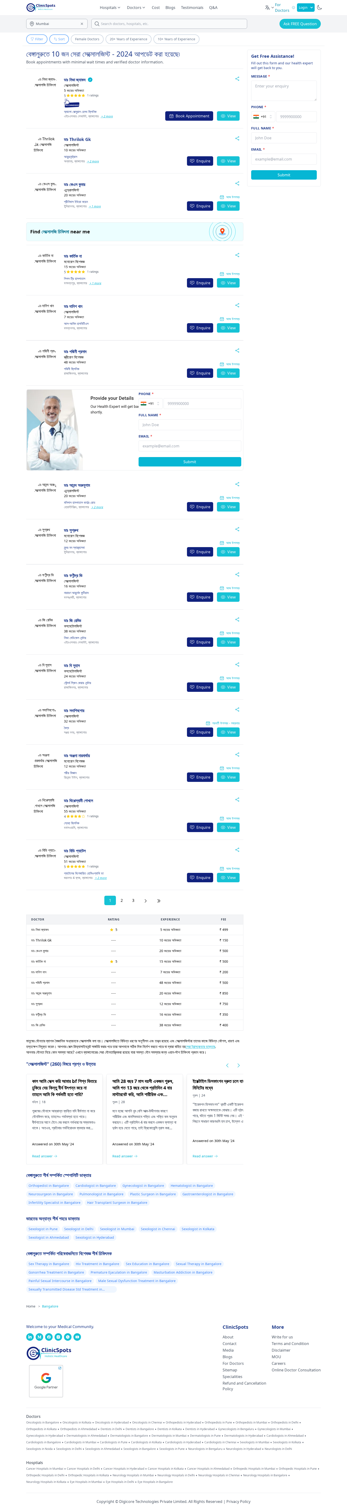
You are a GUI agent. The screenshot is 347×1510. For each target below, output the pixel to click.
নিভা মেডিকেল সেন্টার (75, 637)
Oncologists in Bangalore (42, 1422)
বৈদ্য (66, 728)
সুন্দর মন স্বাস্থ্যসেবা (74, 547)
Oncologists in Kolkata (77, 1422)
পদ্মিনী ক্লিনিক (71, 369)
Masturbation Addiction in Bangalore (183, 1272)
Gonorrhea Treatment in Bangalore (56, 1272)
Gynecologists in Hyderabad (44, 1436)
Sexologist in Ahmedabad (49, 1237)
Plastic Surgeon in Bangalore (153, 1194)
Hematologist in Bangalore (192, 1185)
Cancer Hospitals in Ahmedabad (208, 1469)
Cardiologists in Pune (113, 1442)
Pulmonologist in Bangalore (101, 1194)
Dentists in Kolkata (169, 1429)
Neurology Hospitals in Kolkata (46, 1482)
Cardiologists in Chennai (220, 1442)
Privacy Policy (238, 1501)
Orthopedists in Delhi (284, 1422)
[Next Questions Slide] (238, 1065)
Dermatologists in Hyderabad (243, 1436)
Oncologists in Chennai (147, 1422)
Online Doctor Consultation (296, 1370)
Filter (39, 39)
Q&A (213, 7)
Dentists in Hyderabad (200, 1429)
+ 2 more (107, 116)
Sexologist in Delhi (78, 1229)
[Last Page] (158, 900)
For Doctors (233, 1363)
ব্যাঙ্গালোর (81, 116)
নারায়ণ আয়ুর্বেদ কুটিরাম (76, 592)
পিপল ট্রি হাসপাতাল (74, 278)
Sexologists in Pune (172, 1449)
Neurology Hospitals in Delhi (176, 1475)
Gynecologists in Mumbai (274, 1429)
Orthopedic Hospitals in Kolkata (88, 1475)
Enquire (203, 161)
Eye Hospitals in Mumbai (86, 1482)
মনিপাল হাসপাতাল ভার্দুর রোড (79, 502)
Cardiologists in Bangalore (43, 1442)
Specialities (232, 1376)
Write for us (282, 1337)
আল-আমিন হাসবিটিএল (76, 323)
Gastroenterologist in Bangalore (207, 1194)
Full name (150, 415)
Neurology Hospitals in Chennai (219, 1475)
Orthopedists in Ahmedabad (78, 1429)
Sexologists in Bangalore (139, 1449)
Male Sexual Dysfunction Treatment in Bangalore (137, 1281)
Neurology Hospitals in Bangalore (265, 1475)
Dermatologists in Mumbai (169, 1436)
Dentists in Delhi (111, 1429)
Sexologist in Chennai (158, 1229)
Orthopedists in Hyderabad (183, 1422)
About (228, 1337)
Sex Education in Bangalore (147, 1264)
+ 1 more (95, 206)
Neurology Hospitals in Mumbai (133, 1475)
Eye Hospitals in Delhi (120, 1482)
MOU (276, 1356)
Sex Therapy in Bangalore (49, 1264)
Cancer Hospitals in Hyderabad (123, 1469)
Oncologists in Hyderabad (112, 1422)
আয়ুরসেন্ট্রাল (70, 156)
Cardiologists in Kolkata (146, 1442)
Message (260, 76)
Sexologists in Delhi (69, 1449)
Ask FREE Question (300, 23)
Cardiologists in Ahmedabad (285, 1436)
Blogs (170, 7)
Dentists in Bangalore (140, 1429)
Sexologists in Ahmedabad (102, 1449)
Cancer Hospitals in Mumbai (44, 1469)
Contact (230, 1343)
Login (303, 7)
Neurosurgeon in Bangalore (51, 1194)
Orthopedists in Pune (218, 1422)
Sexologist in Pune (43, 1229)
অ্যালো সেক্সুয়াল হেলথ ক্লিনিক (80, 111)
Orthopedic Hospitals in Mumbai (254, 1469)
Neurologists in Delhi (278, 1449)
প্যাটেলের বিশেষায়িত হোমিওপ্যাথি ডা (84, 873)
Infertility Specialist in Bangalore (54, 1202)
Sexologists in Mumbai (254, 1442)
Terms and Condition (290, 1343)
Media (228, 1350)
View (231, 116)
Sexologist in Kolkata (198, 1229)
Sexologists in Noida (39, 1449)
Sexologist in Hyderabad (95, 1237)
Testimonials (192, 7)
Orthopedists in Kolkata (41, 1429)
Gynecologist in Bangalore (143, 1185)
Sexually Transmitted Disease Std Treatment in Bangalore (65, 1290)
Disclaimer (281, 1350)
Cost (156, 7)
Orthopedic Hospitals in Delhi (45, 1475)
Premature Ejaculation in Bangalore (119, 1272)
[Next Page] (145, 900)
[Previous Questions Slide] (227, 1065)
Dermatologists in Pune (205, 1436)
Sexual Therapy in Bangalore (198, 1264)
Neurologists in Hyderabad (243, 1449)
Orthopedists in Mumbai (251, 1422)
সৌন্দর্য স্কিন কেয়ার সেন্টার (77, 683)
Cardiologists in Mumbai (80, 1442)
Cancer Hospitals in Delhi (83, 1469)
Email (145, 436)
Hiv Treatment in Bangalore (97, 1264)
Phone (146, 394)
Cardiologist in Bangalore (96, 1185)
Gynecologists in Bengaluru (236, 1429)
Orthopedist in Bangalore (49, 1185)
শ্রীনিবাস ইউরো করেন (76, 201)
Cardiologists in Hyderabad (183, 1442)
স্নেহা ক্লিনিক (71, 823)
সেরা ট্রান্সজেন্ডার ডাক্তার (200, 1046)
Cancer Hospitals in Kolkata (166, 1469)
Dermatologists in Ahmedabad (87, 1436)
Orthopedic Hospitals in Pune (298, 1469)
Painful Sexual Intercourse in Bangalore (60, 1281)
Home (33, 1306)
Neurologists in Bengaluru (205, 1449)
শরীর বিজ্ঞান (70, 773)
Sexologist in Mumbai (117, 1229)
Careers (279, 1363)
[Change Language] (270, 7)
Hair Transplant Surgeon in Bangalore (117, 1202)
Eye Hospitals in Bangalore (155, 1482)
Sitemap (230, 1370)
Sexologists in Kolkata (287, 1442)
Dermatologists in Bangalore (129, 1436)
